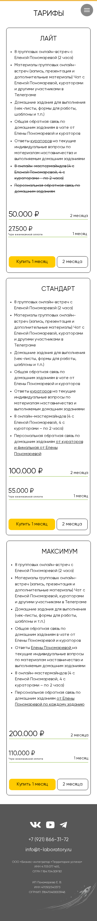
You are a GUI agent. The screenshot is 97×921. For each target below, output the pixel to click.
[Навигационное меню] (87, 10)
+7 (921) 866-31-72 (48, 839)
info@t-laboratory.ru (48, 849)
